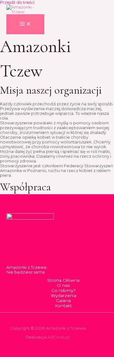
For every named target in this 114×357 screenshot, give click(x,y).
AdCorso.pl (59, 337)
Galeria (63, 300)
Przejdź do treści (17, 2)
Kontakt (63, 305)
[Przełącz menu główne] (25, 24)
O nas (63, 285)
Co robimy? (63, 290)
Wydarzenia (63, 295)
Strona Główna (63, 280)
